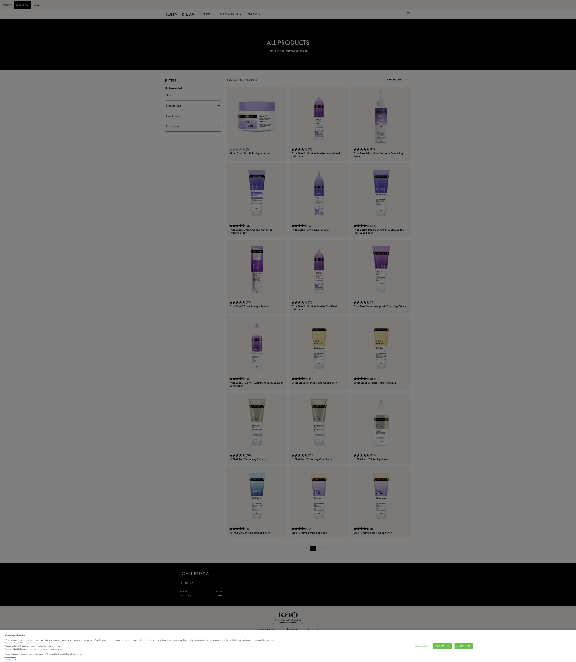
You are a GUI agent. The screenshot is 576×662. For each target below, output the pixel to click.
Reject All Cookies (442, 646)
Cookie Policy (11, 659)
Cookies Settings (421, 646)
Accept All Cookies (463, 646)
